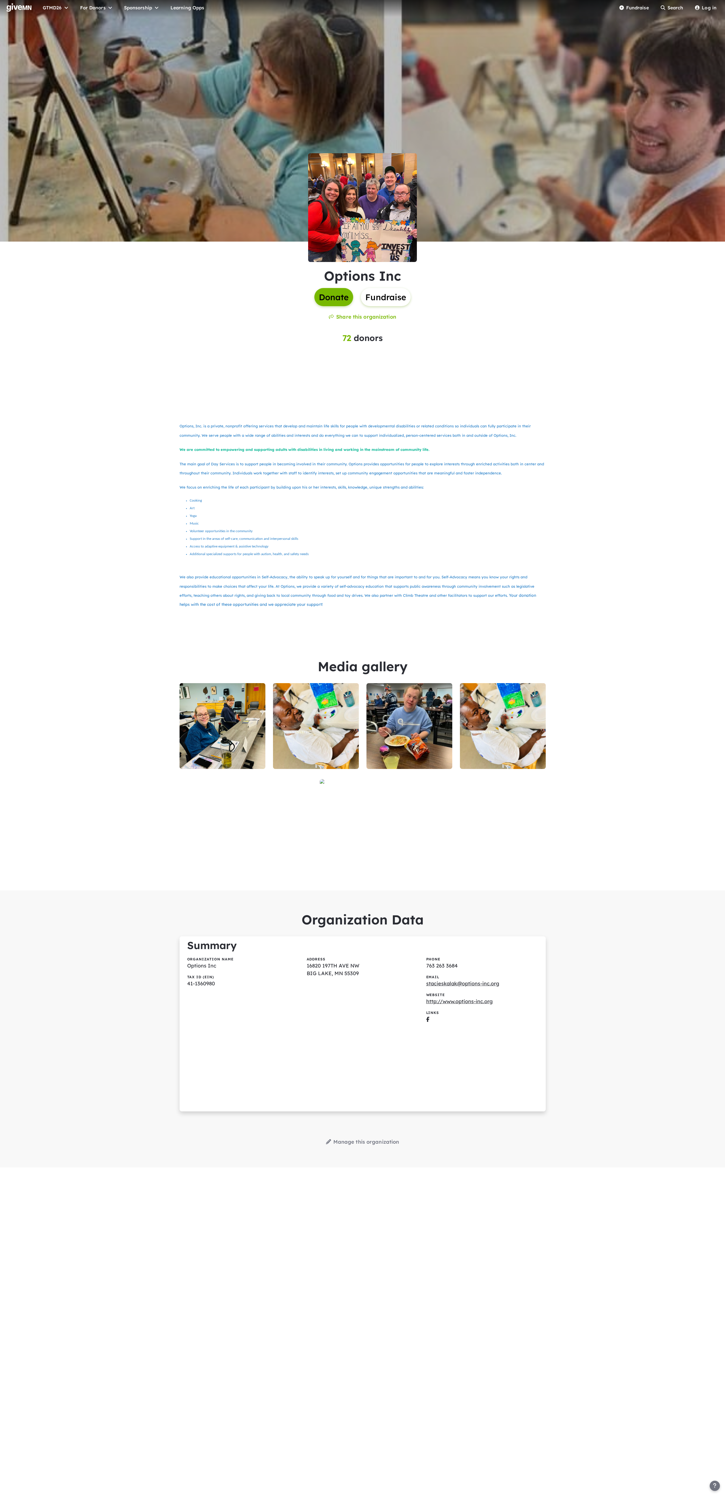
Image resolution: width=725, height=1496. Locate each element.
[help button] (715, 1486)
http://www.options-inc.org (459, 1001)
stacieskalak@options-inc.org (462, 983)
